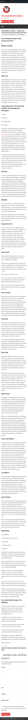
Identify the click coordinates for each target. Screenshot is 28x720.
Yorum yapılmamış (21, 34)
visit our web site (5, 134)
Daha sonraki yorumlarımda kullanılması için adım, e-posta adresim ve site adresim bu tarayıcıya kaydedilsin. (13, 708)
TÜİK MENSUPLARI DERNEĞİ (12, 16)
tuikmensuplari (12, 34)
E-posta (3, 694)
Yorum (3, 667)
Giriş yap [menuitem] (2, 1)
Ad (2, 687)
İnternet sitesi (5, 700)
